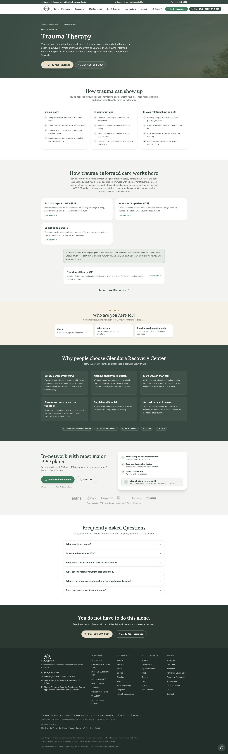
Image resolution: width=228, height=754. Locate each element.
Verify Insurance (178, 9)
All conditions (147, 690)
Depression (147, 664)
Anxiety (145, 660)
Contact (170, 694)
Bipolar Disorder (149, 668)
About (144, 9)
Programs (65, 9)
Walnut (97, 728)
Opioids (120, 673)
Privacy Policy (83, 747)
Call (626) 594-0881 (92, 64)
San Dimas (63, 728)
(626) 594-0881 (180, 2)
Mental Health (95, 9)
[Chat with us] (221, 747)
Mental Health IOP (98, 679)
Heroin (119, 668)
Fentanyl (120, 664)
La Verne (53, 728)
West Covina (87, 728)
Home (56, 9)
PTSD (144, 673)
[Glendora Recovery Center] (46, 9)
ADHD (144, 685)
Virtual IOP (95, 696)
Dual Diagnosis (97, 683)
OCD (144, 681)
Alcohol (120, 660)
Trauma (145, 677)
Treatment (79, 9)
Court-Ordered (113, 9)
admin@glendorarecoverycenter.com (59, 676)
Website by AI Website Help (109, 747)
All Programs (96, 660)
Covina (78, 728)
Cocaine (120, 677)
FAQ (168, 690)
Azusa (71, 728)
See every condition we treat (112, 290)
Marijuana (121, 690)
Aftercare (95, 687)
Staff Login (93, 747)
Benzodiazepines (124, 685)
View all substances (125, 694)
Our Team (171, 664)
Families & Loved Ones (176, 673)
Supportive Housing (99, 692)
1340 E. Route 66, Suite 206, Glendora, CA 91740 (62, 681)
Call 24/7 (206, 9)
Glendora (44, 728)
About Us (171, 660)
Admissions (130, 9)
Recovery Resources (176, 677)
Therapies (171, 668)
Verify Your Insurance (59, 64)
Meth (119, 681)
